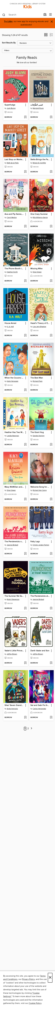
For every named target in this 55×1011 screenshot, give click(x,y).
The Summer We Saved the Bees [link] (14, 596)
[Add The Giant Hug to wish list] (51, 444)
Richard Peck (37, 381)
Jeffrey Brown (12, 654)
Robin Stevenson (13, 599)
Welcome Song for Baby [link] (40, 487)
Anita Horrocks (12, 709)
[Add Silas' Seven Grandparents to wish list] (25, 717)
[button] (46, 35)
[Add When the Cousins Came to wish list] (25, 390)
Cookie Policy (35, 1003)
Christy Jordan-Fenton (41, 545)
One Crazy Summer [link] (39, 214)
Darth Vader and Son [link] (39, 651)
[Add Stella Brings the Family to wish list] (51, 172)
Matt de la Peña (13, 163)
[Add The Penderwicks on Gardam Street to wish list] (25, 554)
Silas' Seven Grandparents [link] (14, 705)
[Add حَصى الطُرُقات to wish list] (51, 117)
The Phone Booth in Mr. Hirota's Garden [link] (14, 268)
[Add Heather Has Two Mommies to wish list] (25, 444)
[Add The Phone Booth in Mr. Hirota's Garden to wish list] (25, 281)
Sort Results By (9, 43)
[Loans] (45, 15)
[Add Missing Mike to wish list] (51, 281)
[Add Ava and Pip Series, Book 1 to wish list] (25, 226)
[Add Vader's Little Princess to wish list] (25, 663)
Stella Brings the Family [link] (40, 159)
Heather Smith (12, 272)
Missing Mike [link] (36, 268)
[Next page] (31, 728)
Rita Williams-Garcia (40, 217)
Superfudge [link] (10, 105)
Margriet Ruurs (38, 108)
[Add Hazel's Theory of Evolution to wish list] (51, 335)
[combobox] (22, 15)
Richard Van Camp (40, 490)
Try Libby (8, 21)
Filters (6, 50)
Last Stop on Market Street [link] (14, 159)
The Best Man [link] (36, 378)
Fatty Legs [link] (35, 541)
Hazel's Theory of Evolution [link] (40, 323)
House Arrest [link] (10, 323)
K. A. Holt (10, 327)
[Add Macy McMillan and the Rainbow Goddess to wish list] (25, 499)
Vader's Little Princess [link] (14, 651)
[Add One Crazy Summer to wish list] (51, 226)
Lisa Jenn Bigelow (39, 327)
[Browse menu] (50, 14)
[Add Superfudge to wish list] (25, 117)
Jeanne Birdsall (12, 545)
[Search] (4, 15)
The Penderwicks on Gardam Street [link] (14, 541)
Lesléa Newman (13, 436)
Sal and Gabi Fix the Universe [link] (40, 705)
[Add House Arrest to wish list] (25, 335)
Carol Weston (12, 217)
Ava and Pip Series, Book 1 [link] (14, 214)
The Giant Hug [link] (37, 432)
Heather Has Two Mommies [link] (14, 432)
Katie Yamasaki (12, 381)
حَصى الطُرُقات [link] (36, 105)
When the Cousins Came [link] (14, 378)
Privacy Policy (28, 979)
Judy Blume (11, 108)
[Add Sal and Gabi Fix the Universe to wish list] (51, 717)
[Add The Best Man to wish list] (51, 390)
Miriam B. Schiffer (39, 163)
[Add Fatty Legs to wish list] (51, 554)
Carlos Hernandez (39, 709)
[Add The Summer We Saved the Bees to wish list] (25, 608)
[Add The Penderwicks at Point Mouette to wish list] (51, 608)
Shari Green (37, 272)
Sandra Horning (38, 436)
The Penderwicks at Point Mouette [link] (40, 596)
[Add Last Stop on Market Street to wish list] (25, 172)
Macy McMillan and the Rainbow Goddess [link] (14, 487)
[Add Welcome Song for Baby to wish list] (51, 499)
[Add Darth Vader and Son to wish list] (51, 663)
